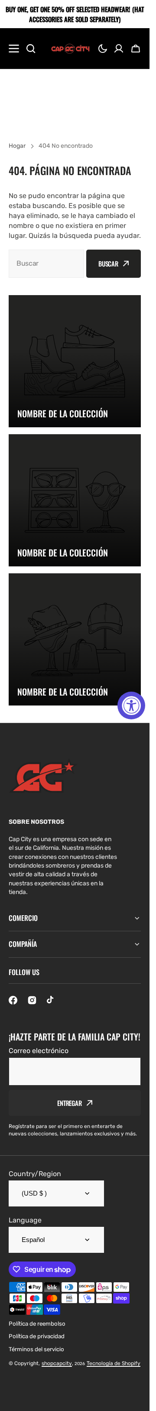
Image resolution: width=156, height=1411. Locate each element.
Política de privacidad (37, 1336)
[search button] (31, 48)
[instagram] (32, 1000)
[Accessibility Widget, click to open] (131, 705)
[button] (102, 48)
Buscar (108, 263)
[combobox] (46, 264)
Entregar (69, 1103)
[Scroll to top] (138, 1400)
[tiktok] (51, 1000)
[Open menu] (14, 48)
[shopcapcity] (70, 48)
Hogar (17, 146)
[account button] (119, 48)
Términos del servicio (36, 1349)
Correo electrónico (38, 1051)
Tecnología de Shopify (113, 1363)
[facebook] (13, 1000)
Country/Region (35, 1174)
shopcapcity (57, 1363)
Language (25, 1220)
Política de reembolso (37, 1323)
